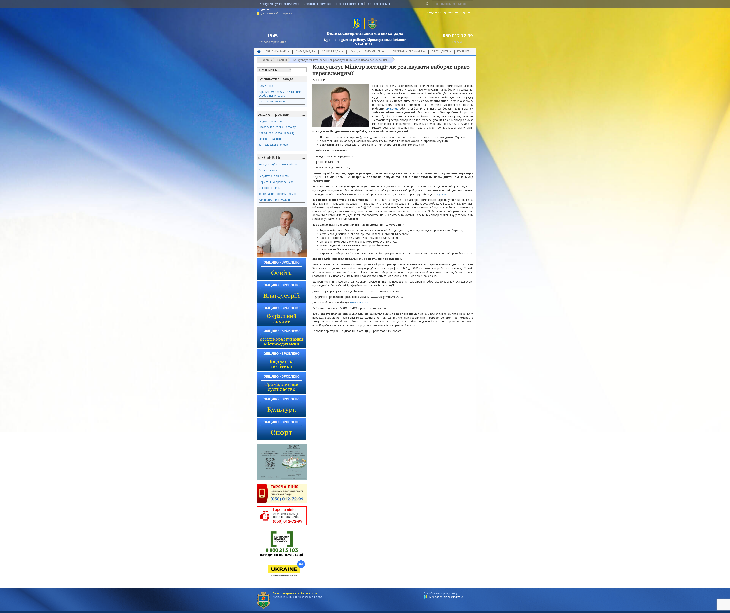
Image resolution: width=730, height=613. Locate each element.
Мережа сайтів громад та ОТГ (447, 597)
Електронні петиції (378, 4)
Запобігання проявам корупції (278, 193)
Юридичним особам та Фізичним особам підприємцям (280, 93)
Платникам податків (272, 101)
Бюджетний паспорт (272, 121)
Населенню (266, 86)
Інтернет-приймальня (349, 4)
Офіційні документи (366, 51)
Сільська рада (276, 51)
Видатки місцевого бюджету (277, 127)
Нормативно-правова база (276, 182)
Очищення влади (269, 188)
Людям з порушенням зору (446, 12)
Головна (266, 60)
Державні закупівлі (271, 170)
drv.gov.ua (392, 108)
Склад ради (304, 51)
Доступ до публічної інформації (280, 4)
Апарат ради (331, 51)
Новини (282, 60)
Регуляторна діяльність (274, 176)
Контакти (464, 51)
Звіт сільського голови (273, 144)
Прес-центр (440, 51)
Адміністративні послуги (274, 199)
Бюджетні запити (270, 139)
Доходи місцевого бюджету (276, 133)
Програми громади (407, 51)
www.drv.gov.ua (360, 302)
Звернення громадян (317, 4)
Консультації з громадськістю (278, 164)
